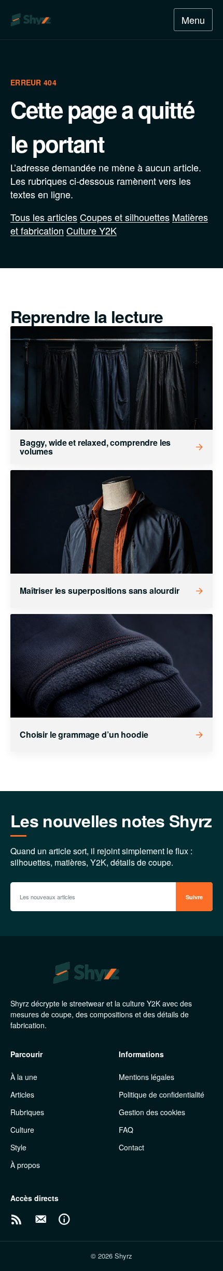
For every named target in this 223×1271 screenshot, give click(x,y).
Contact (131, 1147)
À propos (25, 1165)
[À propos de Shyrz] (64, 1219)
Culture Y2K (91, 230)
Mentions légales (146, 1077)
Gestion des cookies (152, 1112)
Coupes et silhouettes (125, 217)
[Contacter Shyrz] (40, 1219)
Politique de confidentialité (161, 1094)
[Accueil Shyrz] (56, 19)
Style (18, 1147)
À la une (23, 1077)
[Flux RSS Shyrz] (16, 1219)
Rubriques (27, 1112)
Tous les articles (43, 217)
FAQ (126, 1129)
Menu (193, 19)
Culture (22, 1129)
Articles (22, 1094)
